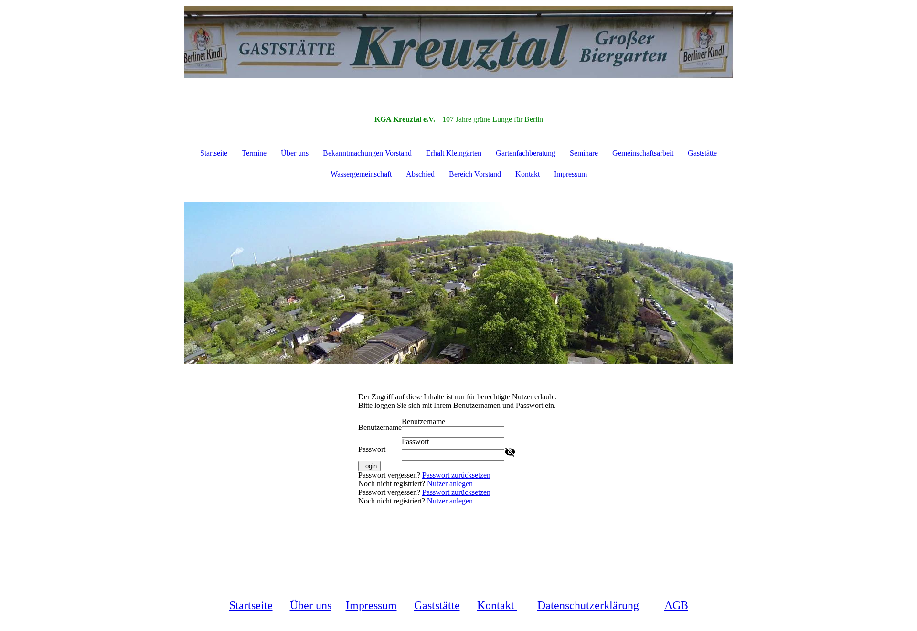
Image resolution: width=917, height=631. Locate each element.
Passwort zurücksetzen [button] (456, 475)
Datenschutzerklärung (588, 605)
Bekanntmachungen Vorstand (367, 153)
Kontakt (527, 174)
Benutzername (380, 427)
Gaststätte (702, 153)
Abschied (420, 174)
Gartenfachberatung (525, 153)
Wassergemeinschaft (361, 174)
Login (369, 466)
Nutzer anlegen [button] (450, 484)
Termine (254, 153)
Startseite (213, 153)
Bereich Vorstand (475, 174)
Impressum (570, 174)
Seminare (584, 153)
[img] (458, 48)
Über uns (295, 153)
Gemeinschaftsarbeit (642, 153)
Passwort (371, 449)
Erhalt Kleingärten (453, 153)
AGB (676, 605)
